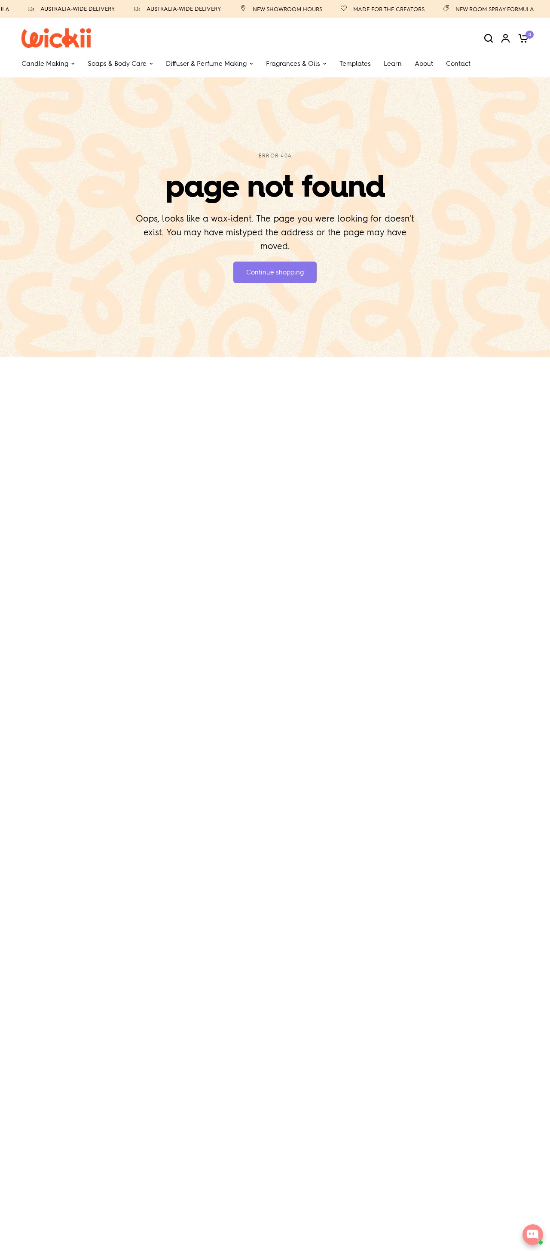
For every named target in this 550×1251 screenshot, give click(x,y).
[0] (521, 38)
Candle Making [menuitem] (44, 64)
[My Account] (505, 38)
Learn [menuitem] (393, 64)
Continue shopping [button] (275, 272)
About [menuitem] (424, 64)
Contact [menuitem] (458, 64)
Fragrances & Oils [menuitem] (293, 64)
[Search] (488, 38)
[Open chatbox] (532, 1234)
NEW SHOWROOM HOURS (276, 9)
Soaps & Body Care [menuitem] (117, 64)
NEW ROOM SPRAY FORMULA (483, 9)
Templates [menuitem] (355, 64)
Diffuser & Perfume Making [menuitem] (206, 64)
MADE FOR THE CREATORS (377, 9)
